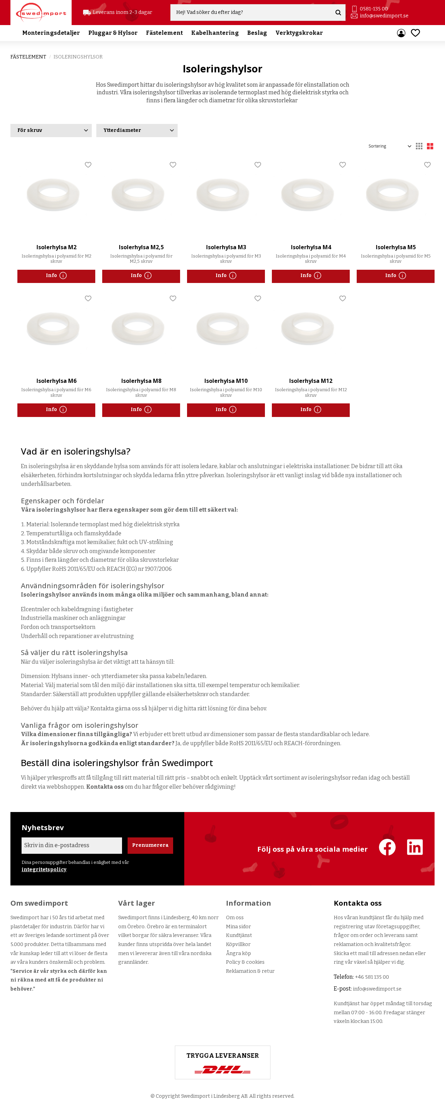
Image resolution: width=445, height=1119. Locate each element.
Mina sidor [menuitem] (401, 33)
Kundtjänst (239, 935)
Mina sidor (238, 927)
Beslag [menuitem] (257, 33)
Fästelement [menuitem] (164, 33)
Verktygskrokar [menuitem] (299, 33)
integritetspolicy (44, 870)
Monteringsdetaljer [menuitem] (51, 33)
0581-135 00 (374, 9)
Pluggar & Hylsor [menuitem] (113, 33)
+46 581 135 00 (372, 977)
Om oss (235, 918)
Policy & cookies (245, 962)
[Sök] (338, 13)
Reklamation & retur (250, 971)
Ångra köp (238, 953)
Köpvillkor (238, 944)
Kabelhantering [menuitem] (215, 33)
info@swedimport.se (384, 16)
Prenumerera (150, 845)
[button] (415, 33)
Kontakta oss (105, 786)
